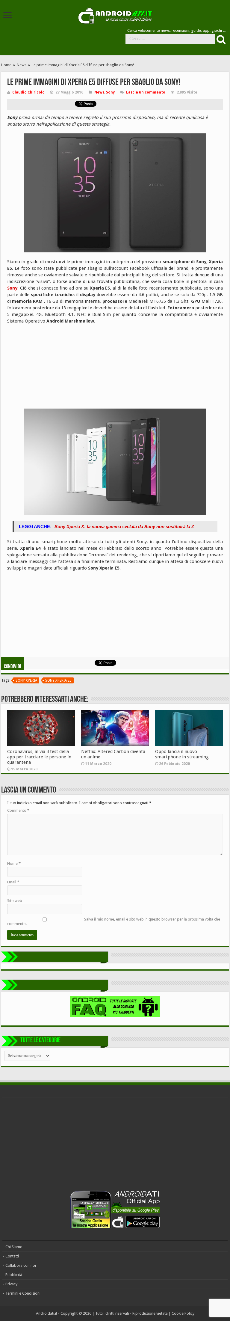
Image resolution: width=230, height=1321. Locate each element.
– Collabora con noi (19, 1265)
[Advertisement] (52, 367)
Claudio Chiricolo (28, 92)
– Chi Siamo (12, 1247)
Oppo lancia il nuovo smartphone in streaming (182, 754)
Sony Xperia (26, 680)
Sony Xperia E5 (58, 680)
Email (13, 882)
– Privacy (9, 1284)
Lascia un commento (145, 92)
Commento (18, 810)
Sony (110, 92)
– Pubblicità (12, 1274)
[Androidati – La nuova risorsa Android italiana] (115, 14)
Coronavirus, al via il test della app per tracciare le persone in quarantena (39, 757)
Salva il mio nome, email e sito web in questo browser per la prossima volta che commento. (113, 921)
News (21, 65)
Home (6, 65)
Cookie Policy (183, 1313)
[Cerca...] (220, 39)
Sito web (14, 900)
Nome (14, 863)
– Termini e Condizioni (21, 1293)
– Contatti (10, 1256)
